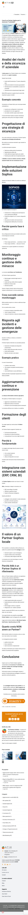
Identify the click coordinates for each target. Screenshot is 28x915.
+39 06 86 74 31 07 (12, 857)
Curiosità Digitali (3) (7, 810)
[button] (3, 760)
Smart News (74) (6, 822)
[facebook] (2, 864)
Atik (3, 706)
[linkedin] (7, 864)
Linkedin (14, 743)
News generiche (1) (7, 816)
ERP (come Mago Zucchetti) (11, 489)
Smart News (13, 706)
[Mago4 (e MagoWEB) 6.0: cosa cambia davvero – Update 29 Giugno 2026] (7, 752)
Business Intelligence (14, 493)
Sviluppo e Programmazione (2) (10, 829)
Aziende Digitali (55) (7, 803)
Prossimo (23, 14)
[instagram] (5, 864)
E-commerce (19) (7, 813)
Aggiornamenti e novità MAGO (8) (10, 797)
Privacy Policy (11, 908)
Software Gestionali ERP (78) (9, 826)
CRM (6, 491)
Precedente (16, 14)
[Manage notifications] (3, 912)
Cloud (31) (5, 807)
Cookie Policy (17, 908)
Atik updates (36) (7, 800)
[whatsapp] (9, 864)
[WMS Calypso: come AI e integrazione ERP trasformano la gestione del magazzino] (21, 752)
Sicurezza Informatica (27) (9, 819)
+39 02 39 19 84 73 (8, 852)
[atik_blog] (8, 1)
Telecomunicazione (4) (8, 832)
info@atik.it (7, 854)
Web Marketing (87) (7, 835)
